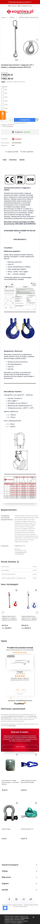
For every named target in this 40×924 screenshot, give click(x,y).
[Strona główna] (20, 12)
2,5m (5, 101)
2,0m (5, 97)
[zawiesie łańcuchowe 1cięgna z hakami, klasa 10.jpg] (20, 38)
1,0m (5, 89)
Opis (5, 160)
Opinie (22, 160)
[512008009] (5, 908)
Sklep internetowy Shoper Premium (12, 905)
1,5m (5, 93)
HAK (13, 145)
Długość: (4, 86)
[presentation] (3, 39)
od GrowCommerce (21, 906)
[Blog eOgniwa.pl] (31, 899)
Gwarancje (12, 725)
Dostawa (13, 160)
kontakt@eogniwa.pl (26, 6)
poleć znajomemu (28, 151)
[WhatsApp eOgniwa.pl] (16, 899)
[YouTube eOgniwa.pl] (24, 899)
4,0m (6, 112)
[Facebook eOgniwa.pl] (9, 899)
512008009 (13, 6)
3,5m (5, 108)
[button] (16, 59)
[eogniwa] (16, 139)
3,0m (5, 104)
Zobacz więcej (20, 746)
